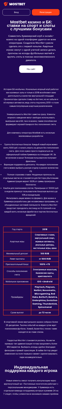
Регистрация (46, 12)
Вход (16, 12)
